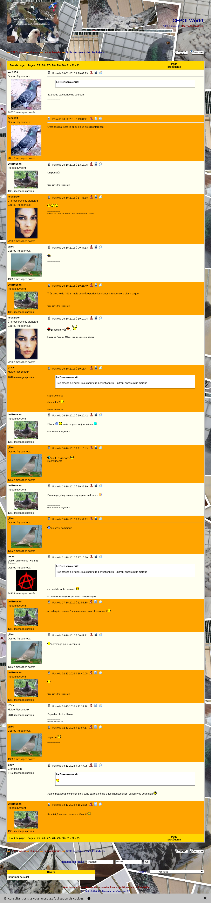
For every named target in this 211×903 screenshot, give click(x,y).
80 (63, 65)
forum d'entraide (87, 887)
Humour (34, 52)
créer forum (69, 887)
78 (53, 65)
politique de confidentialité (134, 887)
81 (68, 65)
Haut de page (17, 838)
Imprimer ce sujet (18, 877)
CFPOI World (18, 52)
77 (48, 65)
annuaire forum (108, 887)
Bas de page (17, 65)
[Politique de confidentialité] (88, 898)
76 (43, 65)
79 (58, 65)
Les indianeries (53, 52)
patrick (199, 26)
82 (73, 65)
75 (38, 65)
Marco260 (188, 26)
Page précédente (174, 65)
